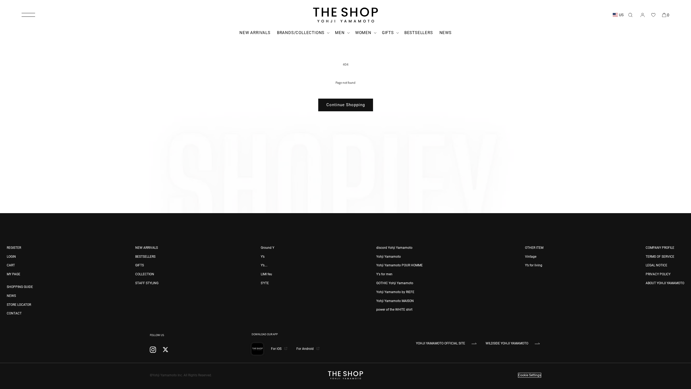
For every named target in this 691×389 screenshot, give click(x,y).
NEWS (11, 296)
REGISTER (14, 248)
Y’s (263, 257)
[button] (28, 15)
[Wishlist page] (653, 15)
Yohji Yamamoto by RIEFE (395, 292)
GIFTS (139, 265)
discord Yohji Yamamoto (394, 248)
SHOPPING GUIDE (20, 287)
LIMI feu (266, 274)
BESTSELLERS (145, 257)
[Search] (630, 15)
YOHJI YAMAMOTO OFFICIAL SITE (440, 343)
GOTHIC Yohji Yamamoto (394, 283)
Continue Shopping (345, 104)
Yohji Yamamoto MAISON (395, 301)
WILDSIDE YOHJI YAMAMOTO (507, 343)
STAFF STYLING (146, 283)
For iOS (276, 349)
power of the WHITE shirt (394, 309)
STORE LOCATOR (19, 305)
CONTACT (14, 313)
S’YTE (265, 283)
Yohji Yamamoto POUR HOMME (399, 265)
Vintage (530, 257)
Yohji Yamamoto (388, 257)
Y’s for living (533, 265)
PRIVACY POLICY (658, 274)
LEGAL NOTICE (656, 265)
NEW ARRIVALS (146, 248)
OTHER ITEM (534, 248)
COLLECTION (144, 274)
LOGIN (11, 257)
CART (11, 265)
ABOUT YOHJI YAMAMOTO (665, 283)
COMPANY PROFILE (660, 248)
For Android (305, 349)
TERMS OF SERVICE (660, 257)
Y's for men (384, 274)
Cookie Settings (529, 375)
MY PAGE (13, 274)
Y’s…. (264, 265)
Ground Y (267, 248)
